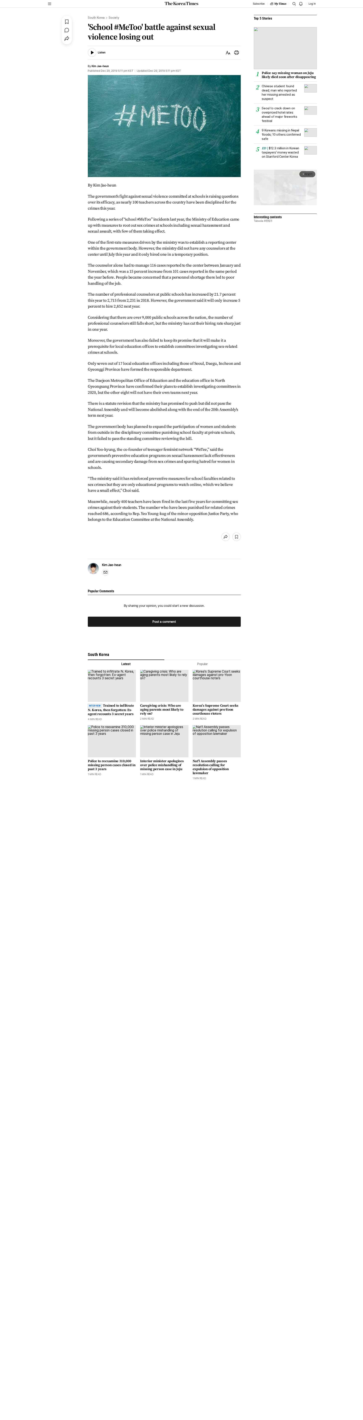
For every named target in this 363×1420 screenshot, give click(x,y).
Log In (312, 3)
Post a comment (164, 622)
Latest (126, 664)
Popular (202, 664)
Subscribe (258, 3)
